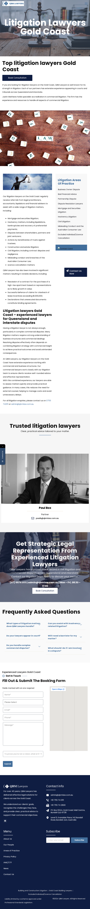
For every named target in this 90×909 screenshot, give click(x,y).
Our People (9, 844)
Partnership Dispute (67, 199)
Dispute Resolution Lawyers (70, 203)
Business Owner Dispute (69, 189)
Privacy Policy (10, 856)
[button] (24, 625)
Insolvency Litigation (67, 216)
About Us (8, 839)
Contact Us (9, 874)
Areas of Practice (12, 850)
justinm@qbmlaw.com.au (47, 518)
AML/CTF (8, 862)
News (6, 868)
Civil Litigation (64, 221)
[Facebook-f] (5, 821)
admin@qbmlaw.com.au (22, 404)
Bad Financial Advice (67, 194)
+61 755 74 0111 (57, 800)
